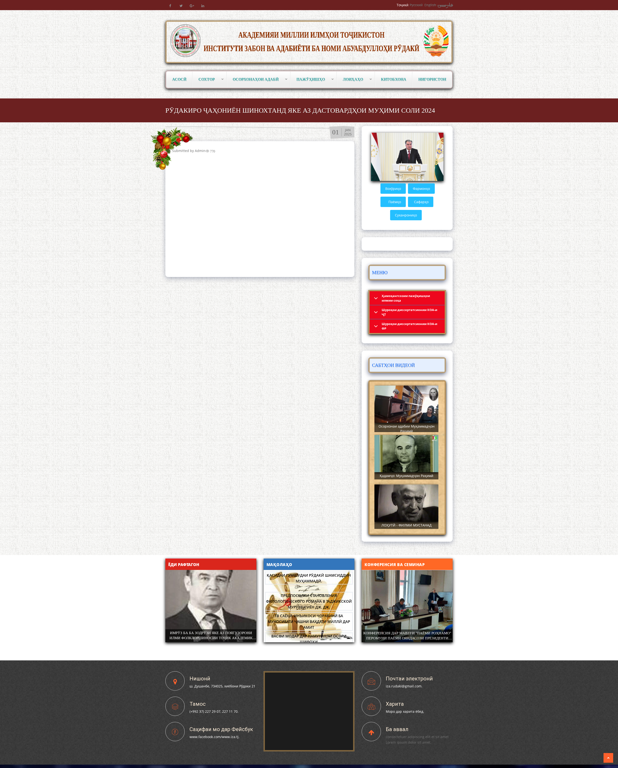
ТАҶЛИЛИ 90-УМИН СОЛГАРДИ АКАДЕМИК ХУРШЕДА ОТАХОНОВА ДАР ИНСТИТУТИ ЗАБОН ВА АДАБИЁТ (407, 638)
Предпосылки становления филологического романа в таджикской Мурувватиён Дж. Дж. (309, 601)
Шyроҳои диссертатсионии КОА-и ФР (409, 326)
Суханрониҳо (406, 215)
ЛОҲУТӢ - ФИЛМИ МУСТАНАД (406, 525)
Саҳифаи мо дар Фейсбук (221, 729)
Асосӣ (179, 79)
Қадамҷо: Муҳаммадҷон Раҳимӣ (406, 475)
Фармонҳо (421, 188)
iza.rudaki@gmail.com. (404, 686)
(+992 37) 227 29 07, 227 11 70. (214, 711)
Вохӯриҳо (393, 188)
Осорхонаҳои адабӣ (253, 79)
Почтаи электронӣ (409, 679)
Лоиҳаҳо (350, 79)
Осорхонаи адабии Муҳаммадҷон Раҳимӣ (407, 428)
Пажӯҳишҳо (308, 79)
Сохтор (204, 79)
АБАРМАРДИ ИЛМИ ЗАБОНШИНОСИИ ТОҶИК (211, 633)
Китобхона (393, 79)
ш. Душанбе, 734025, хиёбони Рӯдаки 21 (222, 686)
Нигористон (432, 79)
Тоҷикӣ (402, 5)
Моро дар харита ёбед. (405, 711)
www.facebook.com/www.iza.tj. (214, 736)
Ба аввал (397, 729)
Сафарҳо (421, 202)
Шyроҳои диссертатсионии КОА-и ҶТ (409, 312)
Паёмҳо (394, 202)
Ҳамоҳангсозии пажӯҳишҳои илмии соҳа (406, 298)
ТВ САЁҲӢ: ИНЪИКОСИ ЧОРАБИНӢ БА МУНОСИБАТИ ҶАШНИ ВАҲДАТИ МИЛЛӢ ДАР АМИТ (309, 621)
